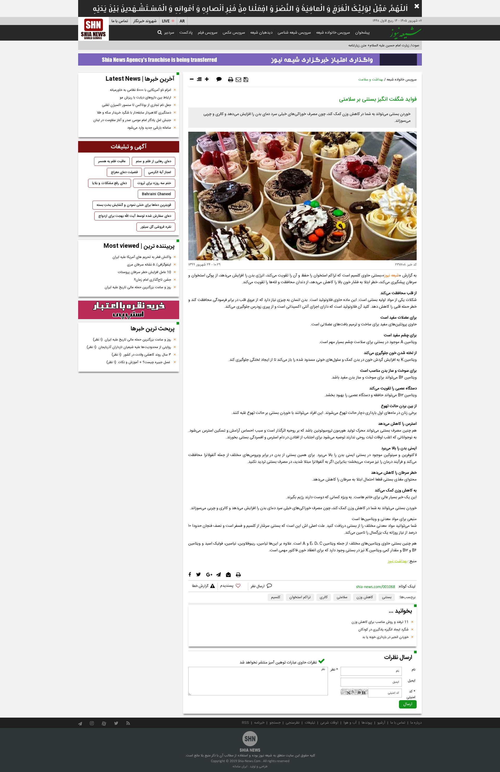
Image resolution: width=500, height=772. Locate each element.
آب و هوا (350, 723)
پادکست (186, 32)
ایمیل (411, 681)
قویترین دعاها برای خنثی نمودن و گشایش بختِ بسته (134, 205)
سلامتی (342, 597)
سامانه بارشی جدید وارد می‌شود (149, 128)
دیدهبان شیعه (261, 32)
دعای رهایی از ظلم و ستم (153, 161)
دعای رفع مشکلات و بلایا (109, 183)
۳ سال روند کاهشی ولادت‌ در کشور (141, 355)
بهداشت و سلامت (370, 80)
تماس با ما (119, 21)
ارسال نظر (258, 586)
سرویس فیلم (207, 32)
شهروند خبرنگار (145, 21)
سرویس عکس (234, 32)
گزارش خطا (200, 586)
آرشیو (381, 723)
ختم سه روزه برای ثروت (154, 183)
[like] (232, 586)
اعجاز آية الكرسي (159, 172)
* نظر (334, 670)
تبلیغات (310, 723)
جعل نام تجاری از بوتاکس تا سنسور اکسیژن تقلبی (136, 105)
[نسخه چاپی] (230, 79)
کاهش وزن (365, 597)
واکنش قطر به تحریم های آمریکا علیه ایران (142, 257)
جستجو (275, 723)
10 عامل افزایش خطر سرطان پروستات (144, 272)
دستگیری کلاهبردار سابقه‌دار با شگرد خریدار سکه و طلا (134, 113)
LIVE (166, 21)
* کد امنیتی (411, 694)
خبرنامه (259, 723)
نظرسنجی (292, 723)
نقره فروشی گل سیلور (156, 227)
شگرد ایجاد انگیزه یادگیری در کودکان (383, 629)
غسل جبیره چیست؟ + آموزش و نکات (139, 362)
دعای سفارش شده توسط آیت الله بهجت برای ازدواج (134, 216)
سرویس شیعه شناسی (294, 32)
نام (413, 670)
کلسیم (275, 597)
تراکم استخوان (300, 597)
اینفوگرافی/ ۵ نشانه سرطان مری (149, 265)
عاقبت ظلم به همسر (112, 161)
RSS (245, 723)
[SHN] (93, 29)
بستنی (386, 597)
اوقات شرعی (329, 723)
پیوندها (367, 723)
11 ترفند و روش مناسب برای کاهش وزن (380, 622)
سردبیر (169, 32)
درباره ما (416, 723)
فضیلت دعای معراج (124, 172)
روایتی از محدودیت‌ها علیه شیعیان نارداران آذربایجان (129, 347)
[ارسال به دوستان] (238, 79)
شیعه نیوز (391, 275)
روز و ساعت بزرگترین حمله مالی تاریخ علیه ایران (138, 287)
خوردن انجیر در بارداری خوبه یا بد (385, 637)
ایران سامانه (240, 766)
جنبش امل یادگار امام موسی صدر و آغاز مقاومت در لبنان (132, 120)
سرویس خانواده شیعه (333, 32)
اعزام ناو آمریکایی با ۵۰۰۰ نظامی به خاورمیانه (140, 90)
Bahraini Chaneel (156, 194)
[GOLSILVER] (128, 310)
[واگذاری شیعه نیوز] (250, 58)
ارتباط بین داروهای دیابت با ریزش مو (145, 97)
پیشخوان (362, 32)
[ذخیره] (245, 79)
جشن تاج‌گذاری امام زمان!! (152, 280)
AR (182, 21)
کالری (324, 597)
